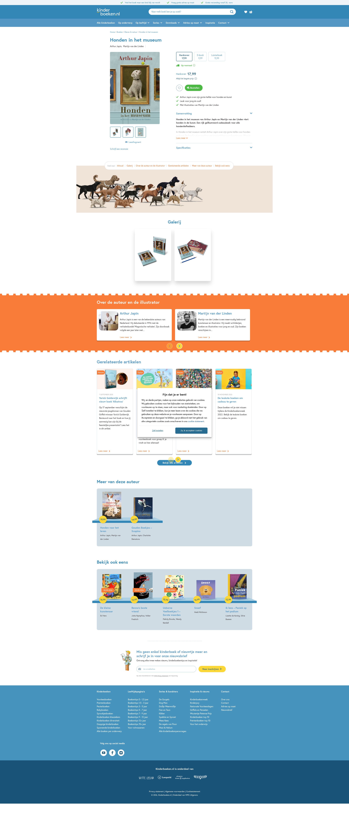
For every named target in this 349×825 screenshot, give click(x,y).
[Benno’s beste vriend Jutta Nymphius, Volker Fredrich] (143, 596)
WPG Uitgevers (191, 795)
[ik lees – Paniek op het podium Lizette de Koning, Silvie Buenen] (237, 596)
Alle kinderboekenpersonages (172, 731)
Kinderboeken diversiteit (108, 720)
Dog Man (163, 702)
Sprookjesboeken (105, 713)
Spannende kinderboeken (108, 727)
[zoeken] (232, 12)
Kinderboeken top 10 (199, 717)
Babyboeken (102, 709)
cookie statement (196, 421)
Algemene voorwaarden (175, 791)
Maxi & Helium (165, 727)
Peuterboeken (103, 706)
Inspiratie (210, 22)
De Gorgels (164, 699)
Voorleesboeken (104, 699)
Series (156, 22)
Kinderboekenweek (199, 699)
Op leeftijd (141, 22)
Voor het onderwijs (198, 724)
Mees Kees (164, 720)
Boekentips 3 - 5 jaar (137, 706)
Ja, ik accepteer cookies (191, 430)
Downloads (171, 22)
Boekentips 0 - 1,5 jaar (138, 699)
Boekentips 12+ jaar (137, 720)
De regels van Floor (168, 724)
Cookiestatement (193, 791)
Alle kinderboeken (106, 22)
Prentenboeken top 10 (200, 720)
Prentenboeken (104, 702)
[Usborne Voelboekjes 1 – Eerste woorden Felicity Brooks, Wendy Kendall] (174, 598)
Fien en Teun (164, 709)
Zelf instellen (157, 430)
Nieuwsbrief (226, 709)
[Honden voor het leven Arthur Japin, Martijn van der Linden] (111, 516)
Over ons (225, 699)
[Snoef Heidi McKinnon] (205, 593)
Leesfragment (135, 142)
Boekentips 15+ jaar (137, 724)
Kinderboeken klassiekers (108, 717)
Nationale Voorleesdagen (201, 706)
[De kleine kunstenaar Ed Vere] (111, 594)
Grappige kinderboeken (107, 724)
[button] (179, 346)
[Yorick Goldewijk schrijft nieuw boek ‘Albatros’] (115, 411)
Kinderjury (194, 702)
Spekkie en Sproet (167, 717)
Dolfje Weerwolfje (167, 706)
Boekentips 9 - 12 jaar (138, 717)
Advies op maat (191, 22)
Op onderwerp (125, 22)
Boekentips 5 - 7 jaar (137, 709)
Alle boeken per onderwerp (109, 731)
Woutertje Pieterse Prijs (201, 713)
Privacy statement (156, 791)
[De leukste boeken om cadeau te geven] (234, 411)
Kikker (162, 713)
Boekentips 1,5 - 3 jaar (138, 702)
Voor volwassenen (136, 727)
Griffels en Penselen (199, 709)
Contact (222, 22)
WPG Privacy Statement (161, 676)
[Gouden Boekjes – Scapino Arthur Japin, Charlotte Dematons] (143, 516)
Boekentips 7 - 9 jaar (137, 713)
